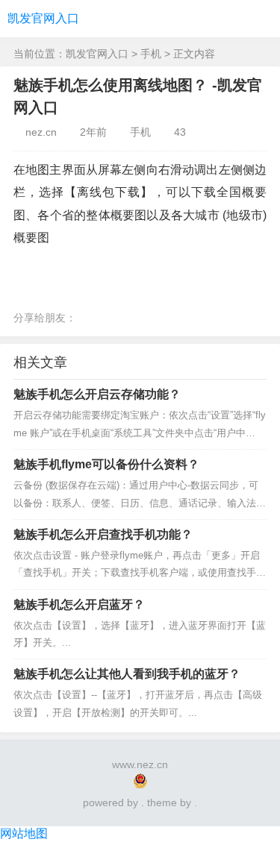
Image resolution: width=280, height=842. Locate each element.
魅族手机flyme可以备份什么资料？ (106, 464)
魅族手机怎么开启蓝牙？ (79, 604)
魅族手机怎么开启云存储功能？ (97, 394)
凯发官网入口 (43, 18)
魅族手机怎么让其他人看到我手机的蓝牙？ (126, 673)
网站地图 (24, 833)
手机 (150, 54)
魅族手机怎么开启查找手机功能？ (103, 534)
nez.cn (41, 132)
